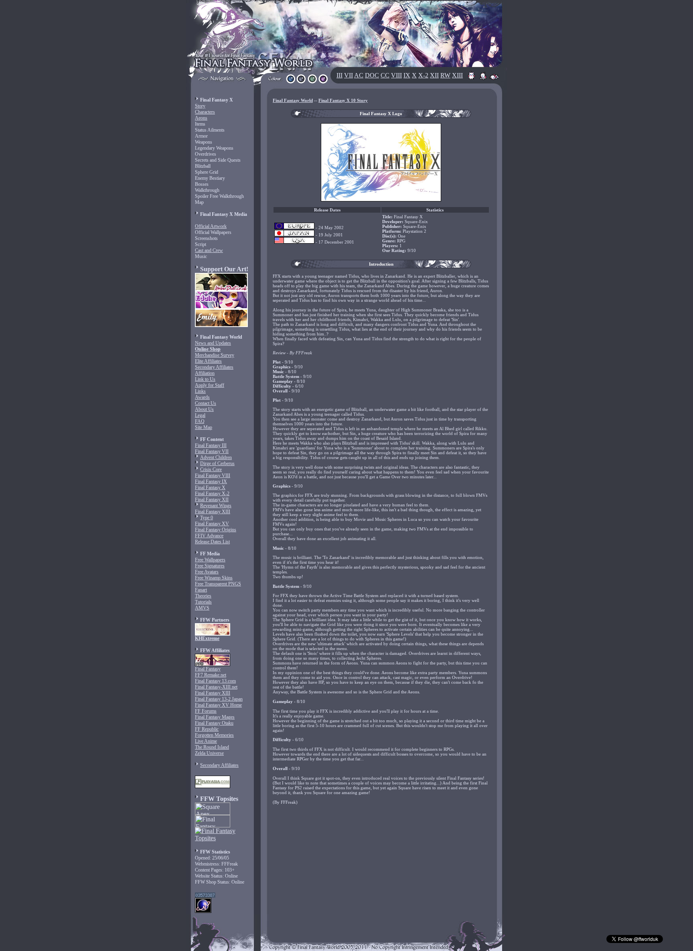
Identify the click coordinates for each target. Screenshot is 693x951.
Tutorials (203, 602)
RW (445, 75)
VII (348, 75)
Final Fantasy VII (212, 451)
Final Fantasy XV (212, 523)
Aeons (201, 118)
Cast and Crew (209, 250)
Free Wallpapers (210, 560)
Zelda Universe (209, 753)
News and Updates (213, 343)
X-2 (423, 75)
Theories (203, 596)
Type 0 (206, 517)
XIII (457, 75)
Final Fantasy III (211, 445)
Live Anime (206, 741)
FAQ (200, 421)
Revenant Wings (215, 505)
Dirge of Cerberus (217, 463)
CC (385, 75)
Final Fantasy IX (211, 481)
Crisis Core (211, 469)
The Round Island (212, 747)
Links (200, 391)
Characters (205, 112)
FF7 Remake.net (210, 675)
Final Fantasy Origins (215, 529)
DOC (372, 75)
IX (406, 75)
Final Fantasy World (293, 100)
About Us (204, 409)
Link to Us (205, 379)
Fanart (201, 590)
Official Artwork (211, 226)
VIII (396, 75)
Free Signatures (210, 566)
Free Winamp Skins (214, 578)
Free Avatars (207, 572)
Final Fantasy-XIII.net (216, 687)
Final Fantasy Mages (215, 717)
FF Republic (207, 729)
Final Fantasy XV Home (218, 705)
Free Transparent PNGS (218, 584)
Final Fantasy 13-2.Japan (219, 699)
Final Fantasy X (210, 487)
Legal (200, 415)
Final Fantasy (208, 669)
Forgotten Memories (214, 735)
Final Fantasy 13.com (215, 681)
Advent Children (216, 457)
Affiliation (205, 373)
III (339, 75)
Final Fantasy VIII (212, 475)
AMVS (202, 608)
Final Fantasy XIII (212, 511)
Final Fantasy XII (212, 499)
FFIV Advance (209, 535)
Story (200, 106)
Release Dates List (212, 542)
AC (358, 75)
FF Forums (206, 711)
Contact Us (205, 403)
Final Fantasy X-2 (212, 493)
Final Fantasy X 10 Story (343, 100)
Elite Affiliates (208, 361)
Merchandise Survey (214, 355)
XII (434, 75)
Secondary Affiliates (214, 367)
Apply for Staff (209, 385)
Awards (202, 397)
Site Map (203, 427)
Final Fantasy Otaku (214, 723)
